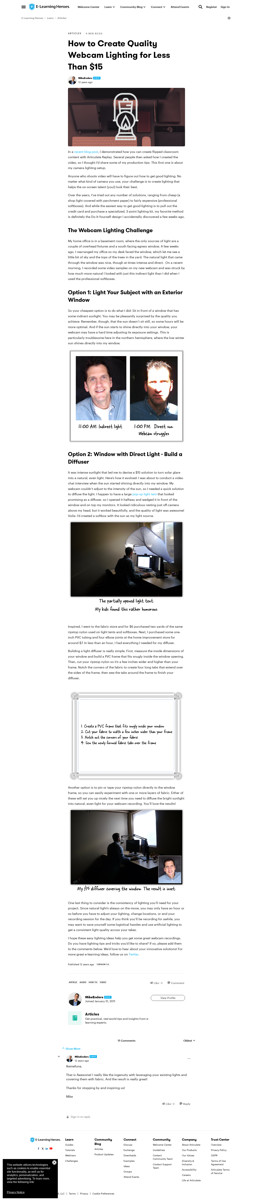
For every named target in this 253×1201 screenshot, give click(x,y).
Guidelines (159, 1150)
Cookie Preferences (103, 1193)
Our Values (188, 1155)
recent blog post (86, 152)
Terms (72, 1193)
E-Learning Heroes (32, 18)
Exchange (129, 1150)
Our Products (189, 1150)
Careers (186, 1174)
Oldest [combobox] (189, 1040)
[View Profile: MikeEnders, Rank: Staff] (72, 80)
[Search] (200, 7)
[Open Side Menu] (23, 6)
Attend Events (131, 1176)
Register (211, 6)
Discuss (128, 1144)
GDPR (214, 1155)
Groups (128, 1171)
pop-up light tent (144, 494)
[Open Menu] (229, 18)
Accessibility (189, 1169)
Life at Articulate (191, 1180)
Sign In (225, 6)
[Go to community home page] (49, 6)
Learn (50, 18)
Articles (61, 18)
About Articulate (191, 1144)
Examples (129, 1160)
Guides (69, 1144)
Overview (216, 1144)
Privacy (84, 1193)
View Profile (167, 997)
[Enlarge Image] (126, 117)
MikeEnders (85, 78)
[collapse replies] (59, 1056)
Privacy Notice (16, 1192)
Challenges (71, 1160)
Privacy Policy (218, 1150)
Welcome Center (162, 1144)
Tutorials (70, 1150)
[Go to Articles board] (75, 1018)
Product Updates (104, 1154)
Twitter (133, 954)
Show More (73, 1048)
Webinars (70, 1155)
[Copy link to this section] (157, 231)
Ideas (127, 1166)
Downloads (130, 1155)
